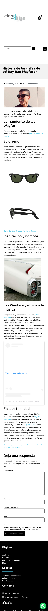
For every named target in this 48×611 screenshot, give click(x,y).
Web (5, 516)
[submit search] (33, 48)
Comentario (9, 470)
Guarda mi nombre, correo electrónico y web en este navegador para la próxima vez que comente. (23, 528)
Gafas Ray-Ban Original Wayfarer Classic (20, 231)
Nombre (7, 499)
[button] (45, 49)
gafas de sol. (30, 424)
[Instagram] (9, 603)
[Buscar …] (17, 48)
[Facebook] (4, 603)
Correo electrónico (12, 507)
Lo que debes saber (30, 83)
